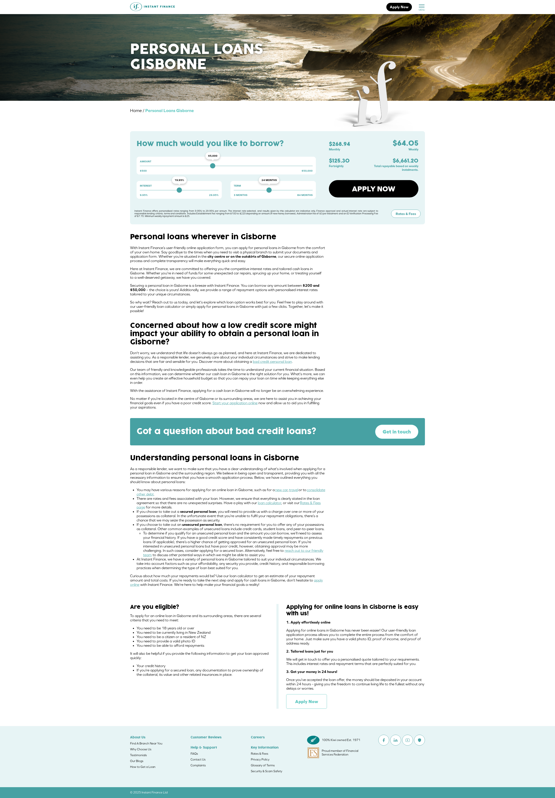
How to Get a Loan (142, 767)
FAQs (194, 753)
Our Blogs (136, 761)
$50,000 (307, 170)
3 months (240, 195)
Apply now (373, 189)
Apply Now (399, 7)
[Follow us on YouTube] (407, 740)
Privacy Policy (260, 759)
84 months (305, 195)
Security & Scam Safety (266, 771)
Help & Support (204, 747)
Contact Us (198, 759)
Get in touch (397, 432)
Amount (145, 161)
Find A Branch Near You (146, 743)
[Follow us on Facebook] (383, 740)
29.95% (214, 195)
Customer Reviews (206, 737)
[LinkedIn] (395, 740)
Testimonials (138, 755)
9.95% (144, 195)
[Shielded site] (419, 740)
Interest (146, 185)
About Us (137, 737)
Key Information (265, 747)
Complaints (198, 765)
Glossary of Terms (263, 765)
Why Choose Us (140, 749)
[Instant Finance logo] (152, 7)
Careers (258, 737)
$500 (143, 170)
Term (237, 185)
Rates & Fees (406, 214)
